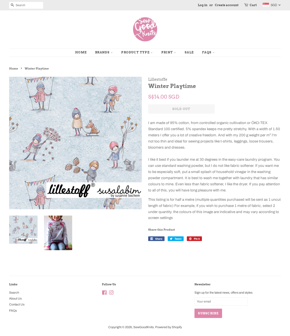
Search (14, 292)
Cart (253, 5)
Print (167, 52)
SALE (189, 52)
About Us (15, 298)
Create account (226, 5)
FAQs (207, 52)
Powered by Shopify (168, 327)
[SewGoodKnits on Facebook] (104, 293)
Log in (202, 5)
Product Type (135, 52)
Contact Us (16, 304)
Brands (103, 52)
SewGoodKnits (143, 327)
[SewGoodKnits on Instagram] (111, 293)
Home (81, 52)
